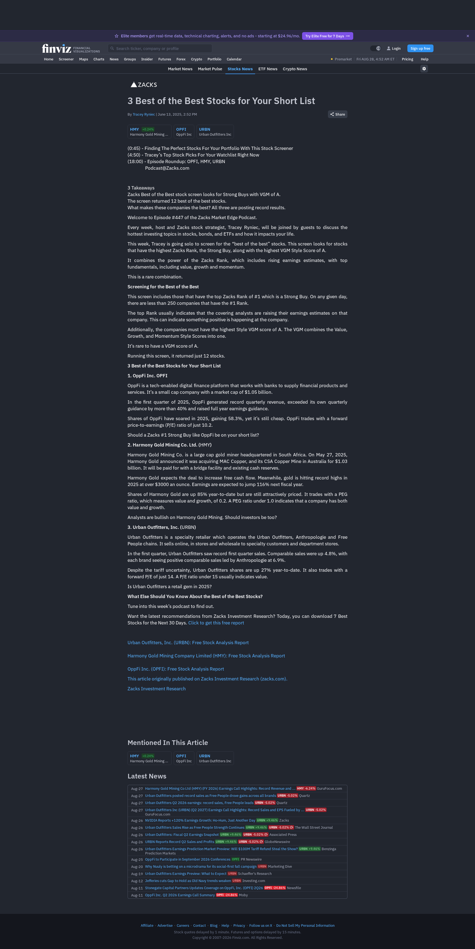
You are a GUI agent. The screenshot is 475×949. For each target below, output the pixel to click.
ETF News (267, 68)
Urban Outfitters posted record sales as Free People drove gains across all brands (210, 795)
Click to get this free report (216, 623)
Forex (181, 59)
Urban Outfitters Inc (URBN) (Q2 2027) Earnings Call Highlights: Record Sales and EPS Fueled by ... (224, 810)
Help (425, 59)
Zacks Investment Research (157, 689)
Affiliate (147, 925)
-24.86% (275, 888)
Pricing (407, 59)
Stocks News (240, 68)
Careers (183, 925)
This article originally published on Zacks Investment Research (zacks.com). (208, 679)
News (114, 59)
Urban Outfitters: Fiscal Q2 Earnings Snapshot (182, 834)
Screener (66, 59)
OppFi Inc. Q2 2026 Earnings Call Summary (180, 895)
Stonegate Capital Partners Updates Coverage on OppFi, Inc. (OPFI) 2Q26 (204, 888)
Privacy (239, 925)
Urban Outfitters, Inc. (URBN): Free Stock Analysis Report (188, 643)
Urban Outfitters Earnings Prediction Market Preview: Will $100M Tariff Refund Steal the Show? (221, 849)
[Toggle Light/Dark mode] (376, 48)
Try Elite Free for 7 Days (324, 36)
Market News (180, 68)
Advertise (165, 925)
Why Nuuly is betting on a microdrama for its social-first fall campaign (200, 866)
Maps (83, 59)
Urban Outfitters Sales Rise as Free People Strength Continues (194, 827)
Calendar (234, 59)
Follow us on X (260, 925)
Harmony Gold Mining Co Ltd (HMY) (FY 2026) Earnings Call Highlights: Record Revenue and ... (220, 788)
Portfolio (214, 59)
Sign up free (420, 48)
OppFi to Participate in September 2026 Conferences (187, 859)
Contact (199, 925)
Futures (164, 59)
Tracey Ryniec (144, 114)
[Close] (468, 36)
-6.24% (306, 788)
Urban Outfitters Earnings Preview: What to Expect (186, 873)
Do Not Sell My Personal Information (305, 925)
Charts (98, 59)
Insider (147, 59)
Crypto (196, 59)
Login (396, 48)
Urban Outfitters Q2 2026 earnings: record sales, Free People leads (199, 802)
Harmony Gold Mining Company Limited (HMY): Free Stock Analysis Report (206, 656)
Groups (130, 59)
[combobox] (160, 48)
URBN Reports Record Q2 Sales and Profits (179, 841)
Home (48, 59)
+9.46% (267, 820)
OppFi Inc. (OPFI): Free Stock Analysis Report (176, 669)
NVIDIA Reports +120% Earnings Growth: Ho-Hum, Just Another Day (200, 820)
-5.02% (287, 795)
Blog (213, 925)
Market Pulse (210, 68)
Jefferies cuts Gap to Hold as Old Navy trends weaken (188, 880)
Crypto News (295, 68)
